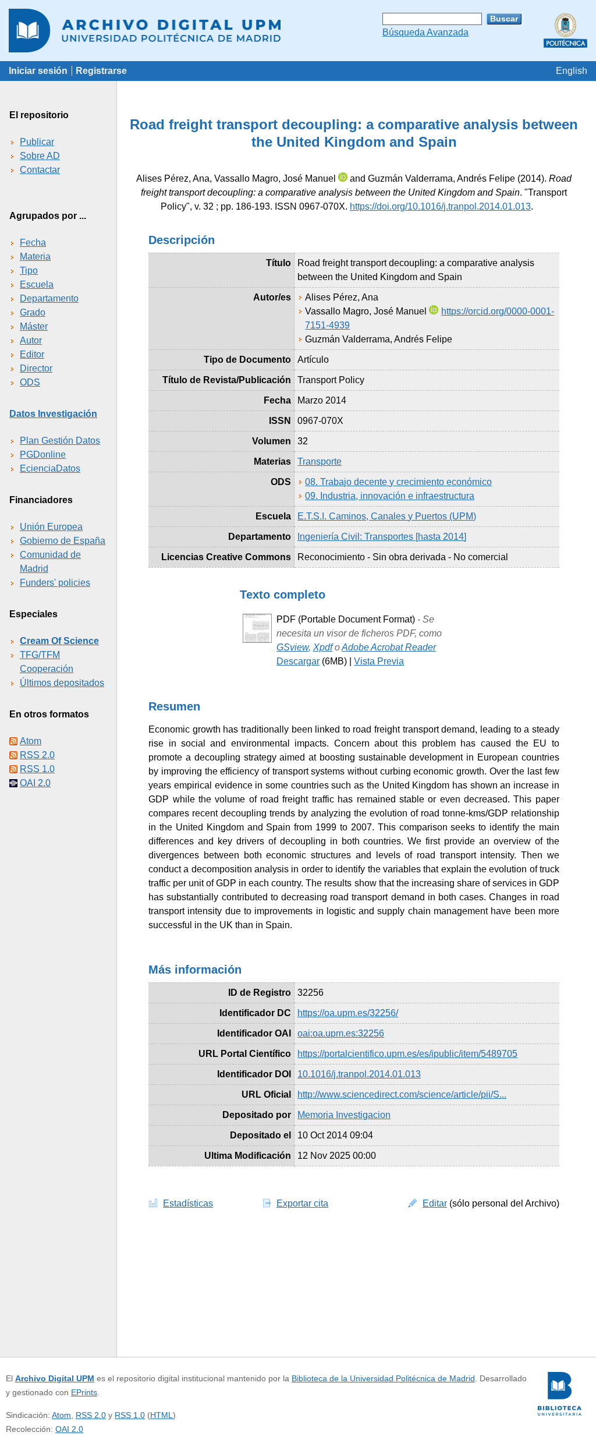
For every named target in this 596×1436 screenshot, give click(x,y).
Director (36, 368)
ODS (30, 382)
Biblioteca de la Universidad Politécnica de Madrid (383, 1378)
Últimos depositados (62, 683)
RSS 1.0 (37, 769)
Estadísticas (188, 1203)
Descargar (298, 661)
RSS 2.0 (37, 755)
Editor (32, 354)
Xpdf (322, 647)
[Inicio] (298, 30)
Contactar (40, 170)
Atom (30, 741)
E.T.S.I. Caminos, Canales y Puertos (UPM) (386, 516)
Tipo (29, 270)
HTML (161, 1415)
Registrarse (101, 71)
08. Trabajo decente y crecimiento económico (398, 482)
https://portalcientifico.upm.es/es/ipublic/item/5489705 (407, 1054)
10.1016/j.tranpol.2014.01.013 (359, 1074)
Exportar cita (302, 1203)
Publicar (37, 142)
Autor (31, 340)
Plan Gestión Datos (60, 440)
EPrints (84, 1392)
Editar (435, 1203)
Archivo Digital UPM (54, 1378)
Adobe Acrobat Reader (389, 647)
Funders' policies (55, 583)
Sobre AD (40, 156)
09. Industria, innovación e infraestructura (389, 496)
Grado (32, 312)
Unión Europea (51, 527)
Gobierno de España (62, 541)
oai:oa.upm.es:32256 (340, 1033)
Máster (34, 326)
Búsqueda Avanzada (425, 32)
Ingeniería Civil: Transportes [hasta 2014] (381, 537)
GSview (292, 647)
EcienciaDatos (50, 468)
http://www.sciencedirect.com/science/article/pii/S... (401, 1094)
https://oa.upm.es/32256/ (347, 1013)
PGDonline (43, 454)
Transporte (319, 461)
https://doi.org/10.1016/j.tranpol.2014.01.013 (440, 206)
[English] (571, 71)
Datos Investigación (53, 414)
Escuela (37, 284)
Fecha (33, 242)
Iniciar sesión (38, 71)
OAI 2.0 (35, 783)
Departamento (49, 298)
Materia (35, 256)
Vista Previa (379, 661)
